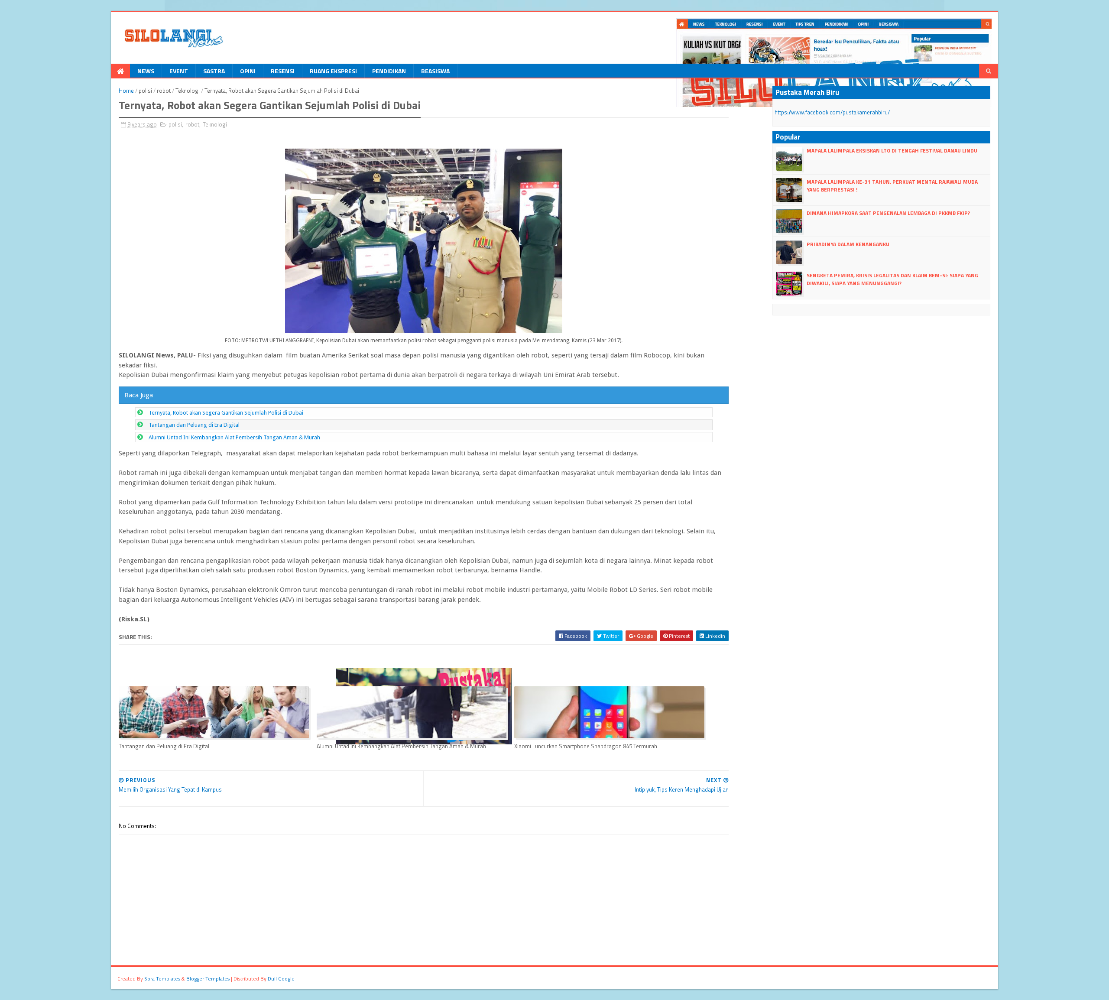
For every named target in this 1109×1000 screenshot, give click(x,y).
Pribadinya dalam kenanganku (848, 244)
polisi (145, 90)
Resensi (283, 70)
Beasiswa (435, 70)
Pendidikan (389, 70)
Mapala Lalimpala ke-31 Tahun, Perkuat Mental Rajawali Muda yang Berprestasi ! (892, 186)
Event (178, 70)
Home (126, 90)
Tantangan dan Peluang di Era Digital (194, 425)
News (145, 70)
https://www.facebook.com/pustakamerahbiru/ (832, 112)
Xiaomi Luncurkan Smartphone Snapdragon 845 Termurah (585, 746)
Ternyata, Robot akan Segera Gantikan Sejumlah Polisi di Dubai (226, 412)
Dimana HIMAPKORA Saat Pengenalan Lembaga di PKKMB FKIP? (888, 213)
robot (164, 90)
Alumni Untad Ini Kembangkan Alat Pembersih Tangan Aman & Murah (234, 437)
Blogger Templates (208, 978)
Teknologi (187, 90)
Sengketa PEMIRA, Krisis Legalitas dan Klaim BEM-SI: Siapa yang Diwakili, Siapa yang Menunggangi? (892, 279)
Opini (248, 70)
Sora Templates (162, 978)
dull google (281, 978)
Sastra (214, 70)
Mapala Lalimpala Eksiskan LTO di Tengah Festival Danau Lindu (892, 150)
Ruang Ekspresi (333, 70)
